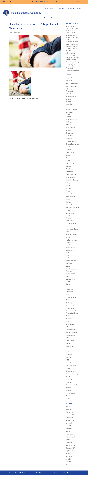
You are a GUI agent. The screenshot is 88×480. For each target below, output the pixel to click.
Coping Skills (70, 152)
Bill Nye (68, 125)
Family (68, 183)
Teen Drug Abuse (71, 365)
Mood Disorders (71, 261)
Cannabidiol (69, 133)
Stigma (68, 352)
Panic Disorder (70, 300)
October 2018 (70, 415)
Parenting (69, 303)
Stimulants (69, 354)
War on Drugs (70, 393)
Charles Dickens (71, 141)
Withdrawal (69, 396)
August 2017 (70, 453)
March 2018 (70, 434)
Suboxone (69, 357)
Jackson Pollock (71, 213)
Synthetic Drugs (71, 363)
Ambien (68, 107)
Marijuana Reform (71, 234)
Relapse (68, 321)
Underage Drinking (72, 374)
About (77, 13)
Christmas (69, 147)
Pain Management (71, 297)
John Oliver (69, 221)
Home (46, 8)
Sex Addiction (70, 335)
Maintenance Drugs (72, 229)
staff (11, 32)
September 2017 (71, 451)
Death (68, 155)
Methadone (69, 258)
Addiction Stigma (71, 86)
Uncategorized (70, 371)
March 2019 (70, 409)
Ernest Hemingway (72, 180)
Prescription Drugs (72, 313)
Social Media (70, 346)
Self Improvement (71, 332)
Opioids (68, 287)
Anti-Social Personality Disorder (69, 114)
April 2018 (69, 431)
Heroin (68, 199)
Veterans (69, 379)
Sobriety (68, 343)
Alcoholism (69, 104)
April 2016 (69, 464)
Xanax (68, 399)
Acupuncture (70, 78)
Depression (69, 158)
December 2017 (71, 442)
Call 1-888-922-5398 (37, 1)
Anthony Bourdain (72, 109)
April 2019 (69, 406)
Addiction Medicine (72, 83)
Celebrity (69, 138)
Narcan (68, 266)
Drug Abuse (69, 166)
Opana (68, 284)
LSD (67, 226)
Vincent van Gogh (71, 385)
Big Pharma (69, 122)
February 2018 (70, 437)
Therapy (68, 368)
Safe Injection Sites (72, 327)
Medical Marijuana (72, 240)
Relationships (70, 324)
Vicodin (68, 382)
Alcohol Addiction (71, 96)
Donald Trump (70, 163)
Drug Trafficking (71, 174)
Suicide (68, 360)
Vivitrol (68, 390)
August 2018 (70, 420)
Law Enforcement (71, 223)
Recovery (69, 318)
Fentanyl (68, 185)
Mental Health (70, 247)
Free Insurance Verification (75, 1)
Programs (61, 8)
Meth (67, 255)
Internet (68, 210)
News (67, 276)
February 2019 (70, 412)
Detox (52, 8)
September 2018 (71, 417)
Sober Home (70, 341)
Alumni (48, 1)
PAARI (68, 294)
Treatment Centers (65, 13)
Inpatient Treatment (72, 207)
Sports (68, 349)
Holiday (68, 202)
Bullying (68, 130)
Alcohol (68, 94)
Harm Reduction (71, 196)
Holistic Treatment (50, 13)
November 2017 (71, 445)
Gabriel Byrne (70, 194)
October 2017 (70, 448)
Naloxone (69, 263)
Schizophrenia (70, 329)
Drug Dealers (70, 169)
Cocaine (68, 149)
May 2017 (69, 462)
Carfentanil (69, 136)
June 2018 (69, 426)
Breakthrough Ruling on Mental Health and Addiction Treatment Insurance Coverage (72, 66)
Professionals (70, 316)
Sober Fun (69, 338)
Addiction (69, 81)
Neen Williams (70, 274)
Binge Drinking (70, 127)
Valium (68, 376)
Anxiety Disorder (71, 119)
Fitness (68, 191)
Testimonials (48, 18)
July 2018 (69, 423)
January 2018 (70, 440)
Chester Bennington (72, 144)
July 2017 (69, 456)
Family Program (58, 1)
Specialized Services (74, 8)
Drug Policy (69, 172)
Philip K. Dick (70, 305)
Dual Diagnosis (70, 177)
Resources (58, 18)
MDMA (68, 237)
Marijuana (69, 232)
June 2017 (69, 459)
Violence (68, 387)
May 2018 (69, 429)
